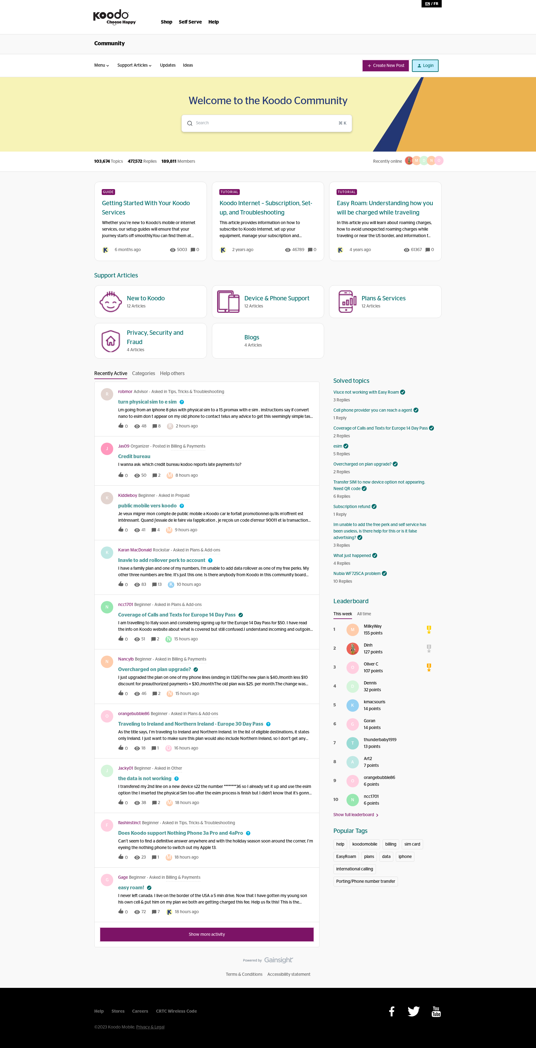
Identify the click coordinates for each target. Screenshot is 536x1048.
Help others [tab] (172, 373)
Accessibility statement (288, 974)
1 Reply (339, 418)
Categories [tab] (143, 373)
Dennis (370, 683)
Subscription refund (351, 507)
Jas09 (123, 446)
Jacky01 (125, 768)
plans (369, 857)
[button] (385, 66)
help (340, 844)
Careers (140, 1011)
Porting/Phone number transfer (365, 881)
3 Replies (341, 400)
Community (109, 43)
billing (390, 844)
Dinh (368, 645)
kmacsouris (374, 702)
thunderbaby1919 (380, 740)
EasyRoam (346, 857)
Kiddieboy (127, 495)
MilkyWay (373, 626)
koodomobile (364, 844)
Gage (123, 877)
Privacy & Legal (150, 1027)
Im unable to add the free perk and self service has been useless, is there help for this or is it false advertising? (379, 531)
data (386, 857)
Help (99, 1011)
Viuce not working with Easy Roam (366, 392)
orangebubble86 (134, 714)
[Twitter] (414, 1011)
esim (337, 446)
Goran (369, 721)
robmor (125, 392)
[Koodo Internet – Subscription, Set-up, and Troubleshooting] (268, 221)
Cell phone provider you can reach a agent (372, 410)
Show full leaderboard (353, 815)
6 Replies (341, 496)
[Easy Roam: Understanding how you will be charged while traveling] (385, 221)
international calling (354, 869)
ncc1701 (125, 605)
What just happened (352, 556)
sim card (412, 844)
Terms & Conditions (244, 974)
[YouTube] (436, 1011)
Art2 (368, 759)
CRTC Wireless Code (176, 1011)
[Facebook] (392, 1011)
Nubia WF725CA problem (357, 574)
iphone (405, 857)
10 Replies (342, 581)
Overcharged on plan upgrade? (362, 464)
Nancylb (126, 659)
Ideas (188, 65)
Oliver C (371, 664)
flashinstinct (129, 823)
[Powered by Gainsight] (268, 961)
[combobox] (266, 123)
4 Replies (341, 563)
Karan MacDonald (135, 550)
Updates (168, 65)
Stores (118, 1011)
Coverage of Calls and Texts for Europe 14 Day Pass (380, 428)
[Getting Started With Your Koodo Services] (150, 221)
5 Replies (341, 454)
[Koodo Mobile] (114, 17)
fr (436, 4)
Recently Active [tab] (110, 373)
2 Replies (341, 436)
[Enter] (187, 123)
